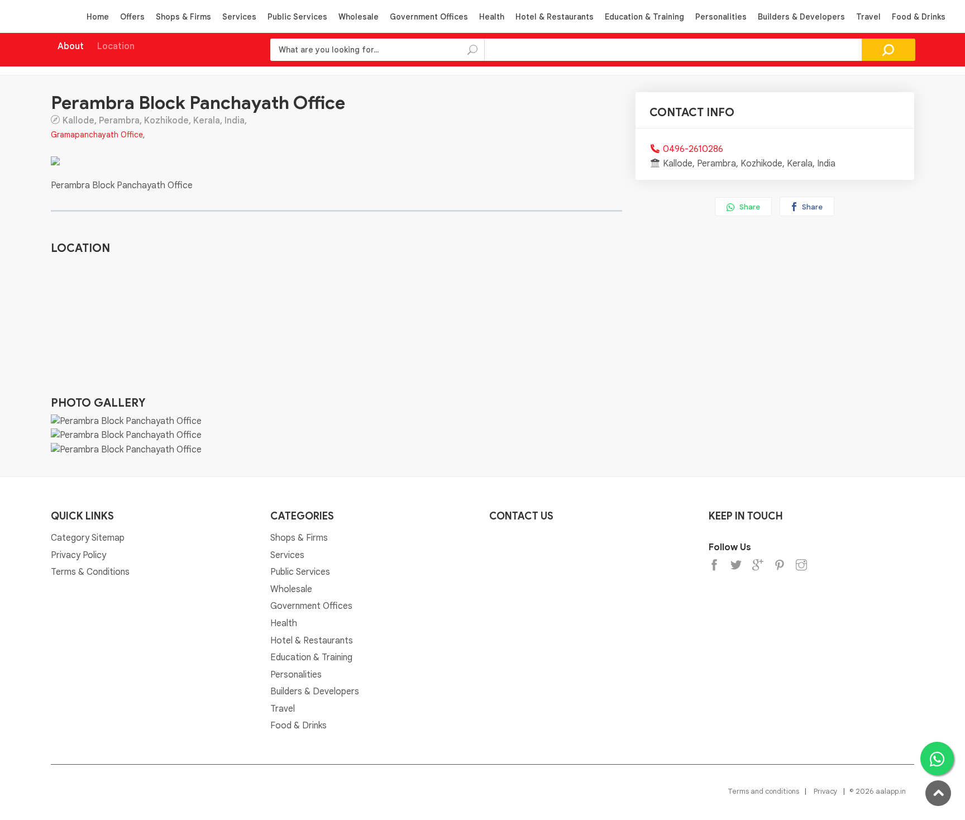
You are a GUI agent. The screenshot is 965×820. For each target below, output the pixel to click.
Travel (868, 17)
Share (749, 207)
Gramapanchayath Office (97, 135)
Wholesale (358, 17)
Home (98, 17)
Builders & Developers (801, 17)
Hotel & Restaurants (554, 17)
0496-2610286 (693, 149)
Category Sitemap (88, 538)
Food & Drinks (918, 17)
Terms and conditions (763, 791)
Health (491, 17)
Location (116, 46)
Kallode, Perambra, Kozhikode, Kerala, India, (155, 120)
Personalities (721, 17)
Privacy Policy (78, 555)
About (71, 46)
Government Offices (429, 17)
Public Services (297, 17)
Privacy (826, 791)
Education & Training (644, 17)
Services (239, 17)
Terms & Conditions (90, 572)
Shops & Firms (183, 17)
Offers (132, 17)
